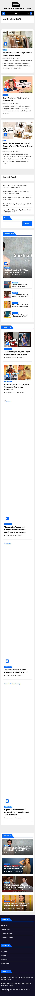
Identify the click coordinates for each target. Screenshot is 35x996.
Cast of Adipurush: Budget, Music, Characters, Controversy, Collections (17, 387)
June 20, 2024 (8, 151)
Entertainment (8, 381)
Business (4, 951)
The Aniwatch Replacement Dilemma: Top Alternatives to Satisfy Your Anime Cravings (15, 529)
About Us (4, 925)
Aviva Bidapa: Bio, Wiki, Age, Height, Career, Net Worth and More (20, 296)
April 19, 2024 (10, 535)
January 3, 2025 (11, 392)
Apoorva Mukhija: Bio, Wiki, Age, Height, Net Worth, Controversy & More (20, 286)
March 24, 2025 (10, 889)
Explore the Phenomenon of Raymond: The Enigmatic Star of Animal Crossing (16, 812)
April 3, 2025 (10, 274)
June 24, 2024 (8, 103)
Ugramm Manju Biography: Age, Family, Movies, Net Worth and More (20, 316)
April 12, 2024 (10, 675)
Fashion (5, 49)
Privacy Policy (5, 929)
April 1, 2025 (9, 871)
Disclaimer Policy (6, 933)
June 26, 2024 (8, 58)
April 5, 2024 (10, 818)
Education (4, 955)
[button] (28, 13)
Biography (5, 95)
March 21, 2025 (10, 908)
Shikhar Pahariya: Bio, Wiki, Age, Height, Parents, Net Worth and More (16, 272)
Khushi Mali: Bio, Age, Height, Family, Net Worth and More (16, 904)
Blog (4, 140)
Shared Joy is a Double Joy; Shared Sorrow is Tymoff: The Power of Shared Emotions (17, 146)
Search (6, 218)
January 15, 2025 (11, 357)
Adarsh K (17, 58)
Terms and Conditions (7, 937)
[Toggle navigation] (16, 13)
